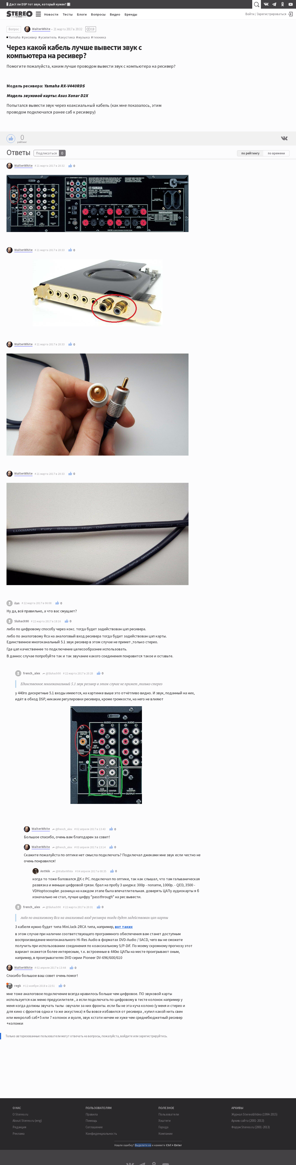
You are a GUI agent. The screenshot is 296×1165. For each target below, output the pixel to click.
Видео (115, 14)
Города (163, 1127)
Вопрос (13, 29)
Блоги (82, 14)
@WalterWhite (64, 871)
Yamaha (14, 37)
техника (99, 37)
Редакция (19, 1127)
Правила (92, 1114)
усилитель (49, 37)
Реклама (18, 1133)
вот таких (124, 926)
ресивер (30, 37)
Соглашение (94, 1127)
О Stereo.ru (20, 1114)
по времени (276, 153)
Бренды (131, 14)
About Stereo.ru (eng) (27, 1121)
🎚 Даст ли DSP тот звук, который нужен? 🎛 (38, 4)
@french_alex (63, 829)
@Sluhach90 (53, 673)
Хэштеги (164, 1121)
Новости (51, 14)
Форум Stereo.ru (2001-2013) (250, 1127)
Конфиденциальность (101, 1133)
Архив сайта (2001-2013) (247, 1121)
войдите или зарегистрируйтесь (143, 1036)
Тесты (68, 14)
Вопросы (98, 14)
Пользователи (168, 1114)
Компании (165, 1133)
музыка (84, 37)
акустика (67, 37)
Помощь (91, 1121)
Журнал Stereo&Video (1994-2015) (254, 1114)
